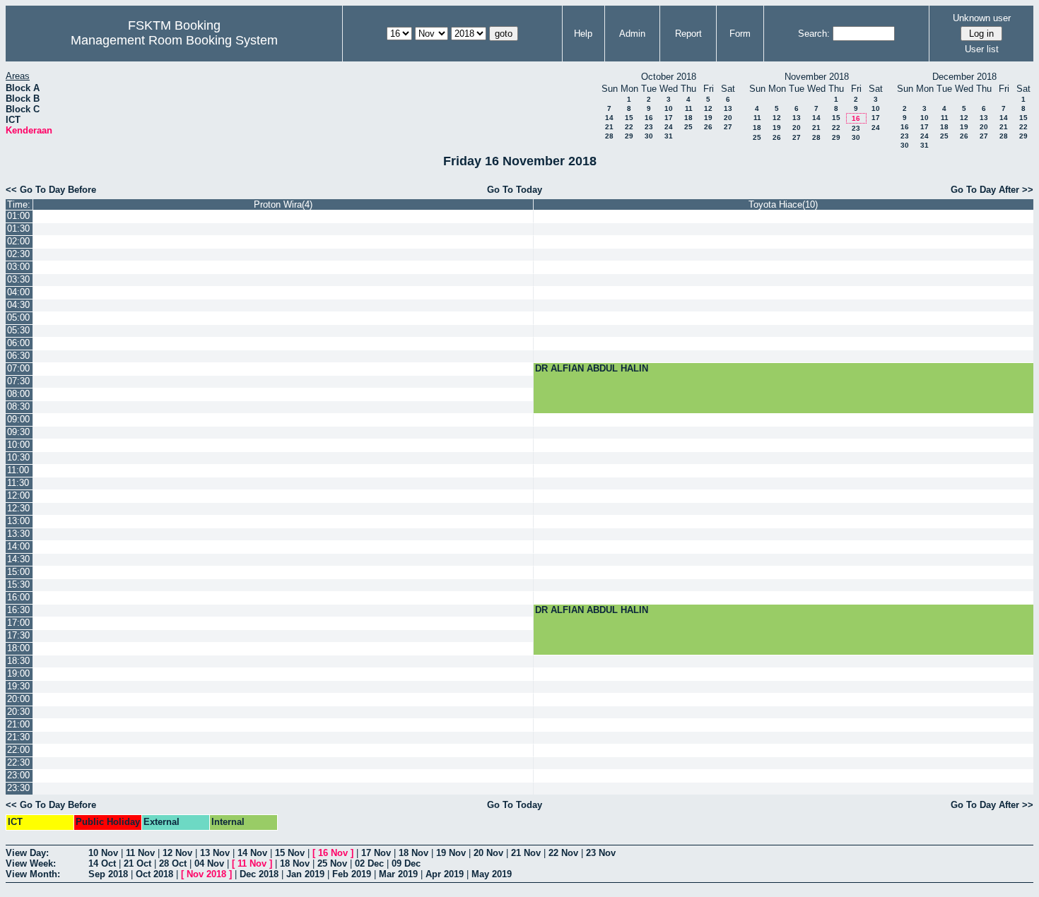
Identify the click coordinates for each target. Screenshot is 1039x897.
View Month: (33, 874)
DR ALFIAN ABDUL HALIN (591, 368)
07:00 (18, 368)
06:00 (18, 343)
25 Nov (332, 863)
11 (689, 108)
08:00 (18, 393)
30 (649, 136)
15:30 (18, 584)
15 (629, 117)
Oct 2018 (154, 874)
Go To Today (514, 189)
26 (708, 127)
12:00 (18, 495)
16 (649, 117)
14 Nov (252, 853)
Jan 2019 (305, 874)
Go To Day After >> (992, 189)
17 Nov (376, 853)
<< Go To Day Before (51, 189)
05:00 (18, 317)
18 (688, 117)
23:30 (18, 788)
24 (668, 127)
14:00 (18, 546)
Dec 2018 (259, 874)
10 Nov (103, 853)
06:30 (18, 355)
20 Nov (488, 853)
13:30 (18, 533)
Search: (814, 33)
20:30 (18, 711)
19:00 (18, 673)
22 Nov (563, 853)
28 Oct (173, 863)
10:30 (18, 457)
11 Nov (140, 853)
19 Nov (451, 853)
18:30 (18, 660)
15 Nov (290, 853)
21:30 (18, 737)
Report (688, 33)
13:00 (18, 521)
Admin (632, 33)
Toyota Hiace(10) (783, 204)
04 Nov (209, 863)
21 (609, 127)
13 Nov (215, 853)
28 (609, 136)
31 (668, 136)
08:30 (18, 406)
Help (583, 33)
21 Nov (526, 853)
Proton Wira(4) (283, 204)
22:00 (18, 749)
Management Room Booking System (174, 40)
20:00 (18, 699)
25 (688, 127)
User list (982, 49)
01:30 (18, 228)
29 (629, 136)
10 (668, 108)
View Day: (27, 853)
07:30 (18, 381)
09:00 (18, 419)
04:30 (18, 304)
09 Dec (406, 863)
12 (708, 108)
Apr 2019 (444, 874)
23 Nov (601, 853)
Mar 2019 (398, 874)
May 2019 (491, 874)
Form (740, 33)
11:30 (18, 482)
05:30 (18, 330)
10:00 (18, 444)
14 (609, 117)
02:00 (18, 241)
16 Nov (333, 853)
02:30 (18, 254)
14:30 (18, 559)
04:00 (18, 292)
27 (728, 127)
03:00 (18, 266)
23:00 (18, 775)
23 (649, 127)
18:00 (18, 648)
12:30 (18, 508)
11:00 (18, 470)
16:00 (18, 597)
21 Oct (137, 863)
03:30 (18, 279)
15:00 (18, 571)
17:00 (18, 622)
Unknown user (982, 18)
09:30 (18, 432)
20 (728, 117)
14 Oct (102, 863)
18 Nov (413, 853)
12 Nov (177, 853)
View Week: (31, 863)
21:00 (18, 724)
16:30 (18, 610)
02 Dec (369, 863)
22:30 (18, 762)
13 (728, 108)
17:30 (18, 635)
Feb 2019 (351, 874)
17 (668, 117)
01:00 (18, 215)
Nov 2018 (206, 874)
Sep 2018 (108, 874)
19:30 (18, 686)
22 (629, 127)
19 (708, 117)
